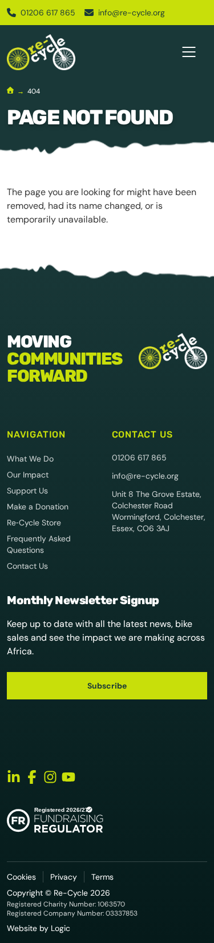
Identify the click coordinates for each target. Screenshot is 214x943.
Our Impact (28, 475)
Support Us (27, 490)
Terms (102, 877)
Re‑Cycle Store (34, 522)
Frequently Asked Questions (39, 544)
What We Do (30, 459)
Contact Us (27, 566)
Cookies (21, 877)
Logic (60, 928)
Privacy (63, 877)
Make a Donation (37, 506)
